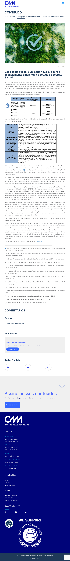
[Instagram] (8, 367)
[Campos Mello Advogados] (17, 420)
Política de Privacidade (11, 495)
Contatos (7, 490)
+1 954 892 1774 (11, 469)
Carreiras (7, 492)
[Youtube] (28, 367)
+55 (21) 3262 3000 (12, 439)
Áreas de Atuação (10, 485)
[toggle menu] (63, 3)
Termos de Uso (9, 497)
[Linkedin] (48, 367)
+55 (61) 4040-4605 (13, 456)
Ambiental (39, 241)
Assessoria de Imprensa (11, 500)
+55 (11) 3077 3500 (12, 447)
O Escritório (8, 483)
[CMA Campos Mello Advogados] (12, 4)
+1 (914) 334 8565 (12, 462)
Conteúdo (12, 16)
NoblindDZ (38, 558)
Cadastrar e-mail (12, 349)
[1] (24, 170)
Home (6, 16)
